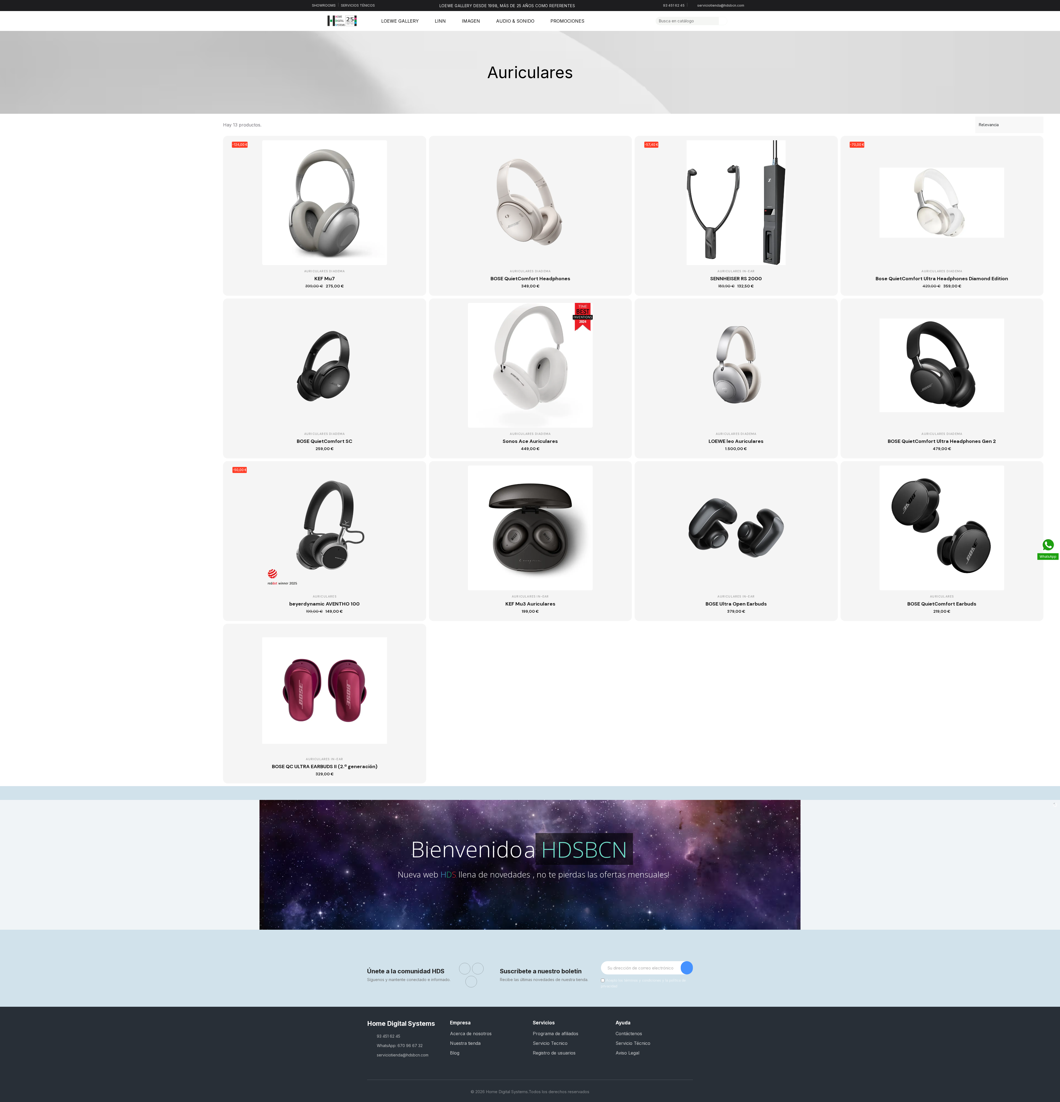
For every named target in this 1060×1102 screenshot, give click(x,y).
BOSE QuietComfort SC (324, 441)
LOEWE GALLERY (400, 21)
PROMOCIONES (567, 21)
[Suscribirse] (687, 967)
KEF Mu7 (324, 278)
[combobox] (684, 21)
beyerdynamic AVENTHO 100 (324, 604)
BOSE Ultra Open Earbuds (736, 604)
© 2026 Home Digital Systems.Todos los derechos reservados (530, 1091)
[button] (743, 21)
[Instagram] (478, 968)
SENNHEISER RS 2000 (736, 278)
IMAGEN (471, 21)
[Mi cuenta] (734, 21)
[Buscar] (723, 21)
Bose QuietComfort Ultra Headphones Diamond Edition (942, 278)
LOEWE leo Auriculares (736, 441)
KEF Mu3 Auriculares (530, 604)
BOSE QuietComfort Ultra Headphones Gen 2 (942, 441)
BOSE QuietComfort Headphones (530, 278)
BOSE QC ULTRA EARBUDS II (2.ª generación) (324, 766)
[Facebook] (465, 968)
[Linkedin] (471, 981)
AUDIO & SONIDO (515, 21)
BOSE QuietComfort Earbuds (941, 604)
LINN (440, 21)
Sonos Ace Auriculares (530, 441)
